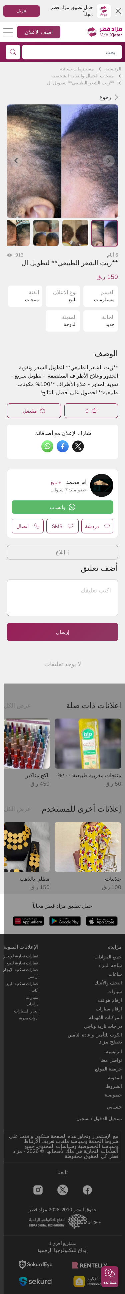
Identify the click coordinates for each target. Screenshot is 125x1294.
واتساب (57, 507)
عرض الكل (17, 705)
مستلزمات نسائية (77, 69)
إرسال (62, 632)
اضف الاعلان (39, 32)
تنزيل (21, 10)
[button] (109, 1276)
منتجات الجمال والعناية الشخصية (82, 76)
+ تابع (56, 482)
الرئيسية (113, 69)
